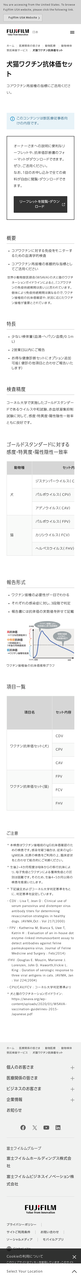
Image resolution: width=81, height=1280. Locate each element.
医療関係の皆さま (29, 46)
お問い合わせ (49, 1232)
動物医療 (51, 46)
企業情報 (14, 1100)
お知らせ (14, 1111)
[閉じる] (74, 1256)
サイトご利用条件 (19, 1232)
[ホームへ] (18, 32)
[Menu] (72, 32)
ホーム (10, 46)
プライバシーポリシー (22, 1224)
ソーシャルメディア (20, 1239)
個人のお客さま (20, 1067)
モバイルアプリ (53, 1239)
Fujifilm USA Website (23, 18)
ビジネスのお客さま (24, 1089)
